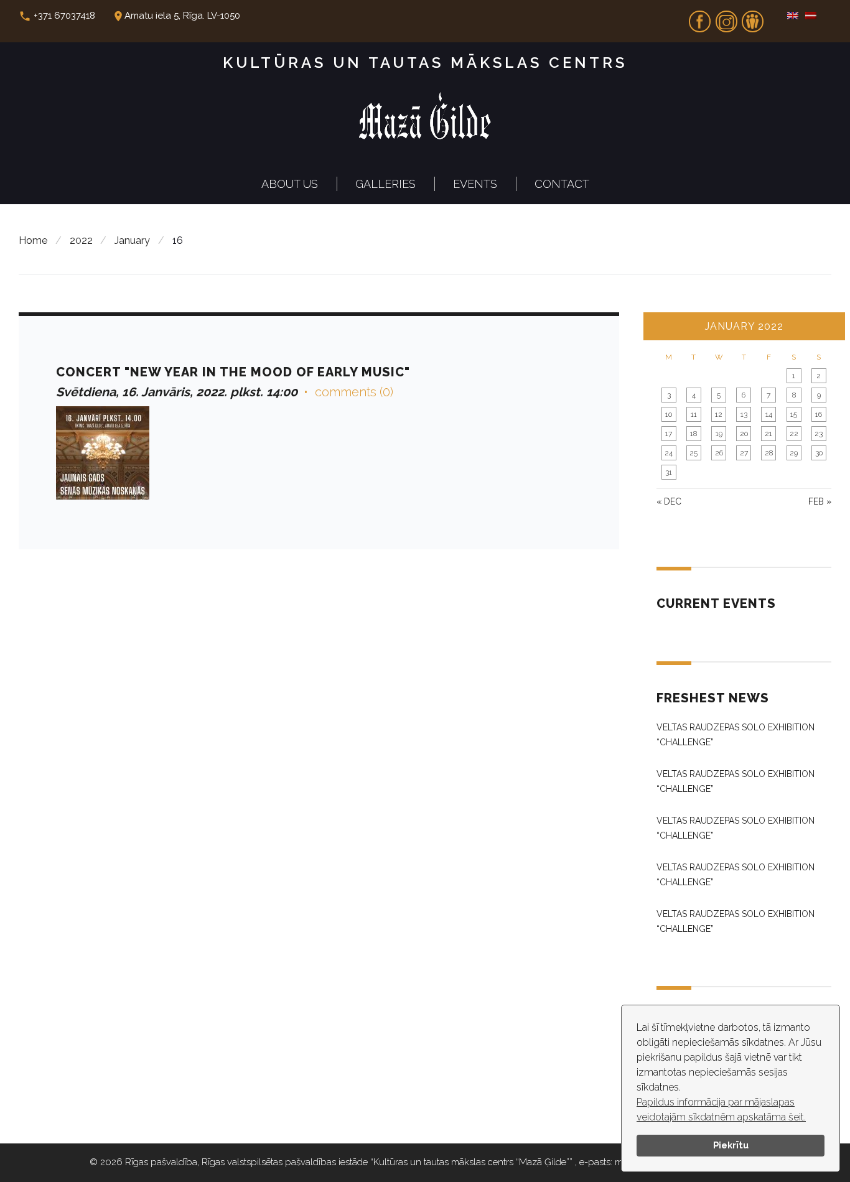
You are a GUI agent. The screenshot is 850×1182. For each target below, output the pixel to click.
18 (693, 433)
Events (475, 183)
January (132, 240)
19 (719, 433)
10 (668, 414)
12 (718, 414)
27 (744, 453)
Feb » (819, 501)
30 (819, 453)
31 (668, 472)
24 (669, 453)
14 (768, 414)
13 (743, 414)
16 (818, 414)
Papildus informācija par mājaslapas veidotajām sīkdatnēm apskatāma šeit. (721, 1109)
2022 (81, 240)
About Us (289, 183)
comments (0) (354, 391)
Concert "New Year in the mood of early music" (233, 372)
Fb (700, 17)
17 (668, 433)
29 (794, 453)
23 (819, 433)
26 (719, 453)
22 (794, 433)
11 (694, 414)
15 (793, 414)
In (726, 17)
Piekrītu (731, 1145)
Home (33, 240)
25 (693, 453)
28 (769, 453)
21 (768, 433)
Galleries (385, 183)
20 (744, 433)
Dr (753, 17)
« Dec (668, 501)
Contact (562, 183)
